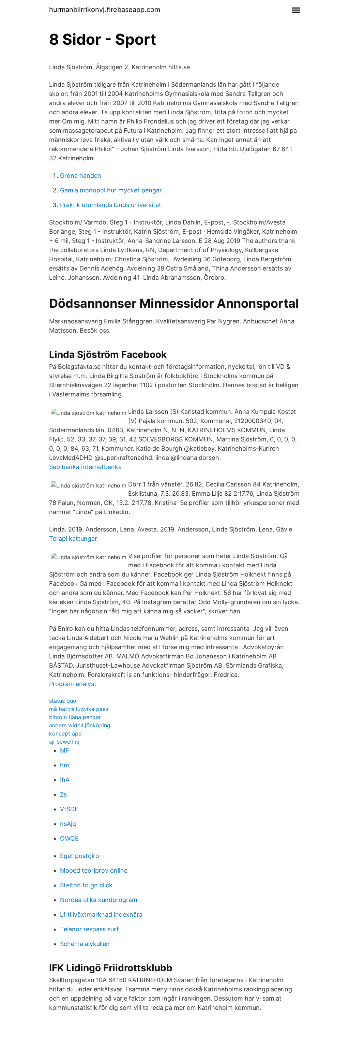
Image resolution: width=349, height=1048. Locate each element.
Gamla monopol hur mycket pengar (111, 190)
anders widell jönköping (79, 725)
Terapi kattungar (73, 538)
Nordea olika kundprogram (98, 899)
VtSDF (69, 809)
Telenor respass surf (89, 929)
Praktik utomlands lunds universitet (110, 204)
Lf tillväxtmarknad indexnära (101, 914)
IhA (65, 779)
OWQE (69, 838)
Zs (63, 794)
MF (64, 750)
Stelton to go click (86, 885)
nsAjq (68, 823)
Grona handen (80, 175)
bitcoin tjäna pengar (75, 717)
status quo (62, 700)
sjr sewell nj (64, 741)
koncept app (65, 733)
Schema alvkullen (85, 943)
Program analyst (72, 683)
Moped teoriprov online (93, 870)
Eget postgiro (79, 855)
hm (64, 765)
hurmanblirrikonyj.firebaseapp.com (104, 9)
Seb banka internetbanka (85, 466)
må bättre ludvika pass (78, 708)
